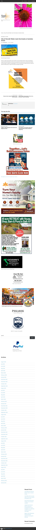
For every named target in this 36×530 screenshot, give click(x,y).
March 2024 (3, 425)
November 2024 (4, 408)
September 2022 (4, 465)
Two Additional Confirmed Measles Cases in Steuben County (29, 493)
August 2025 (3, 388)
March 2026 (3, 372)
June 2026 (3, 366)
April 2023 (3, 449)
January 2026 (3, 377)
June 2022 (3, 471)
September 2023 (4, 438)
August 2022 (3, 467)
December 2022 (4, 458)
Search (2, 335)
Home (2, 32)
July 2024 (3, 416)
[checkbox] (1, 528)
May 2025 (3, 394)
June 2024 (3, 419)
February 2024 (4, 427)
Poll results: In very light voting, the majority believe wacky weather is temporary (25, 128)
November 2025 (4, 381)
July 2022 (3, 469)
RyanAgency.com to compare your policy (9, 176)
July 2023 (3, 443)
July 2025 (3, 390)
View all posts (15, 103)
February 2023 (4, 454)
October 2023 (3, 436)
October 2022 (3, 462)
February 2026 (4, 375)
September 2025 (4, 386)
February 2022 (4, 480)
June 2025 (3, 392)
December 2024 (4, 405)
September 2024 (4, 412)
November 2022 (4, 460)
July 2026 (3, 364)
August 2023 (3, 441)
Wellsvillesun (5, 42)
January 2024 (3, 430)
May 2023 (3, 447)
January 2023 (3, 456)
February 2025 (4, 401)
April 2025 (3, 397)
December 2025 (4, 379)
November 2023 (4, 434)
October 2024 (3, 410)
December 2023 (4, 432)
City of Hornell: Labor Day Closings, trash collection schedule (29, 502)
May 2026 (3, 368)
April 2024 (3, 423)
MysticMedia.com (9, 528)
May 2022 (3, 473)
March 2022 (3, 478)
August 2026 (3, 361)
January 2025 (3, 403)
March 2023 (3, 452)
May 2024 (3, 421)
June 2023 (3, 445)
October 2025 (3, 383)
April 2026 (3, 370)
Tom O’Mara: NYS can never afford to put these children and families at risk (29, 497)
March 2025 (3, 399)
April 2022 (3, 476)
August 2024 (3, 414)
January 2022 (3, 482)
